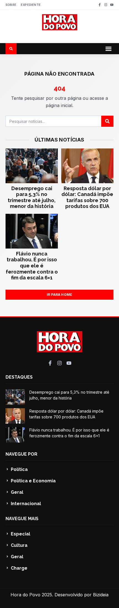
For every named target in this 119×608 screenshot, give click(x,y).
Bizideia (100, 594)
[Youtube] (111, 4)
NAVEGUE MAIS (22, 518)
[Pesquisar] (107, 121)
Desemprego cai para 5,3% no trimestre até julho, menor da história (32, 197)
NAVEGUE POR (21, 454)
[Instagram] (105, 4)
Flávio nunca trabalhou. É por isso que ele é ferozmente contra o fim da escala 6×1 (32, 266)
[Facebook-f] (99, 4)
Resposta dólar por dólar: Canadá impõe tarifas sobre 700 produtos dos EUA (87, 197)
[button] (108, 49)
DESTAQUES (19, 377)
